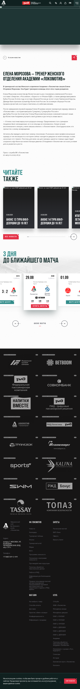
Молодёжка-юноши (59, 609)
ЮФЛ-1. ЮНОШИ (58, 616)
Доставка (32, 609)
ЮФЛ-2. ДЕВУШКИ (59, 631)
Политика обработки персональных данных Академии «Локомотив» (61, 643)
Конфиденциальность (36, 616)
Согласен (70, 681)
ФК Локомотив (35, 522)
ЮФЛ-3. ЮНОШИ (59, 624)
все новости (11, 237)
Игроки (31, 540)
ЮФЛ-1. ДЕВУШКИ (59, 627)
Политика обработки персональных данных (37, 568)
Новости (32, 529)
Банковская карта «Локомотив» (64, 662)
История (56, 658)
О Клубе (56, 601)
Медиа (31, 547)
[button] (28, 237)
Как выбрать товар (35, 601)
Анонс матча (40, 324)
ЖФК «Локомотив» (59, 605)
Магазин (33, 595)
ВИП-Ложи (56, 532)
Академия (56, 638)
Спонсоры (56, 654)
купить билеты (40, 306)
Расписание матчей (60, 529)
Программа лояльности (37, 554)
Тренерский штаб (35, 543)
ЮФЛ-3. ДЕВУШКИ (59, 635)
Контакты (56, 665)
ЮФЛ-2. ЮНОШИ (58, 620)
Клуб (55, 595)
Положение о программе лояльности (38, 559)
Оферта (55, 536)
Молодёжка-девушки (60, 612)
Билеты (56, 522)
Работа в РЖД (34, 572)
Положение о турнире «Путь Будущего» (63, 649)
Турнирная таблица (36, 536)
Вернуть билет (58, 540)
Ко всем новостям (14, 57)
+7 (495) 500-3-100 (10, 557)
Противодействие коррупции (39, 563)
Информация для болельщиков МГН (39, 577)
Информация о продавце (37, 620)
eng (70, 3)
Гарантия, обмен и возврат (38, 612)
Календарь (33, 532)
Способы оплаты (35, 605)
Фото (31, 551)
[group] (18, 207)
